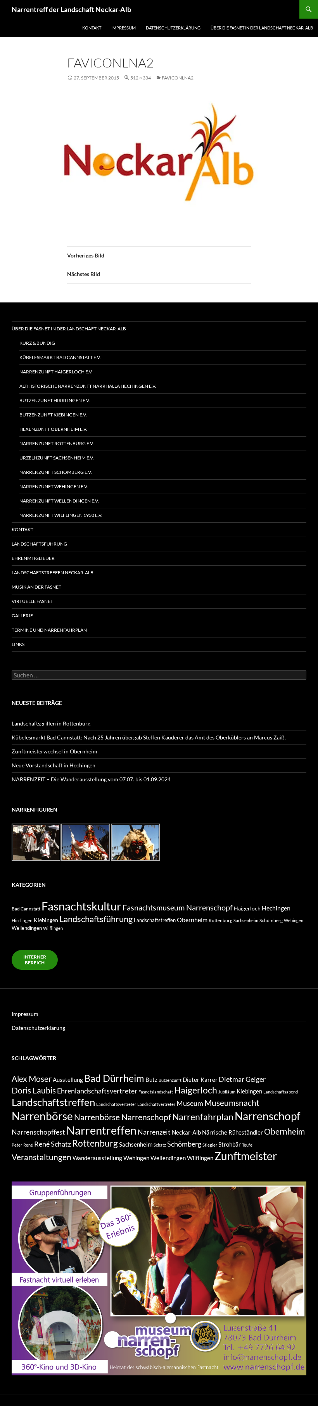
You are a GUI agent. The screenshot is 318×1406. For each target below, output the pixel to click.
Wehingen (293, 920)
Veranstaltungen (41, 1157)
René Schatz (52, 1144)
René (28, 1144)
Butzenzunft (170, 1080)
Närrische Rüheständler (232, 1132)
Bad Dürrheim (114, 1078)
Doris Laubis (34, 1090)
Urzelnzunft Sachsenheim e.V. (56, 458)
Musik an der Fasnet (36, 587)
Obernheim (192, 919)
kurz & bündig (37, 343)
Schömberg (271, 920)
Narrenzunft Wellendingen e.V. (59, 501)
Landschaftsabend (280, 1091)
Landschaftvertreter (156, 1104)
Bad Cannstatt (26, 908)
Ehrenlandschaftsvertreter (97, 1090)
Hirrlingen (22, 920)
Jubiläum (226, 1091)
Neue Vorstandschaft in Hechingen (53, 765)
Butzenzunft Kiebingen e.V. (53, 415)
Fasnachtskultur (81, 906)
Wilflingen (53, 928)
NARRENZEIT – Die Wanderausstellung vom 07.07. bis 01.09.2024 (91, 779)
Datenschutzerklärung (173, 27)
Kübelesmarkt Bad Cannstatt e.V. (60, 357)
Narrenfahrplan (202, 1116)
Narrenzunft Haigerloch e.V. (56, 372)
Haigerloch (247, 908)
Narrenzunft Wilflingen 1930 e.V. (60, 515)
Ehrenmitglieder (33, 558)
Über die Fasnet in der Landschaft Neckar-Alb (262, 27)
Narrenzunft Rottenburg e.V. (56, 443)
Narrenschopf (267, 1116)
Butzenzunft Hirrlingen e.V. (54, 400)
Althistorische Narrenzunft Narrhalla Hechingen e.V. (87, 386)
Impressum (123, 27)
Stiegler (209, 1144)
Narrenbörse (42, 1116)
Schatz (160, 1144)
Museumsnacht (231, 1102)
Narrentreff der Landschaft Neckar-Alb (71, 9)
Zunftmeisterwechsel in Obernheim (54, 751)
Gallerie (22, 615)
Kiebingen (46, 920)
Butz (151, 1079)
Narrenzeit (154, 1132)
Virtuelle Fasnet (32, 601)
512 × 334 (140, 78)
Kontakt (91, 27)
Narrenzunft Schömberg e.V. (55, 472)
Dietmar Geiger (242, 1079)
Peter (17, 1144)
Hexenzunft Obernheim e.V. (53, 429)
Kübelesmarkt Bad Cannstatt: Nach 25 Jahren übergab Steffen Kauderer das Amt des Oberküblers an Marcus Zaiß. (149, 737)
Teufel (248, 1144)
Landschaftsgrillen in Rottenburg (51, 723)
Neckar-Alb (186, 1132)
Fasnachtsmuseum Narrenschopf (178, 907)
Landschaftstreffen (155, 920)
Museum (189, 1103)
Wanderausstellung (97, 1158)
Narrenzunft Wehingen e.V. (53, 486)
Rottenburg (220, 920)
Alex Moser (32, 1078)
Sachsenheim (245, 920)
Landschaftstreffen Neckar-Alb (52, 572)
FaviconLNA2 (178, 78)
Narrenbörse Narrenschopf (122, 1117)
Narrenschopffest (38, 1132)
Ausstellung (68, 1079)
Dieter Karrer (200, 1079)
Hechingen (276, 908)
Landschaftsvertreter (116, 1104)
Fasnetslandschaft (155, 1091)
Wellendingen (27, 928)
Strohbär (229, 1144)
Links (18, 644)
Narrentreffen (101, 1130)
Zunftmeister (245, 1155)
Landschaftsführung (39, 544)
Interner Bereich (34, 960)
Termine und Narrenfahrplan (49, 630)
